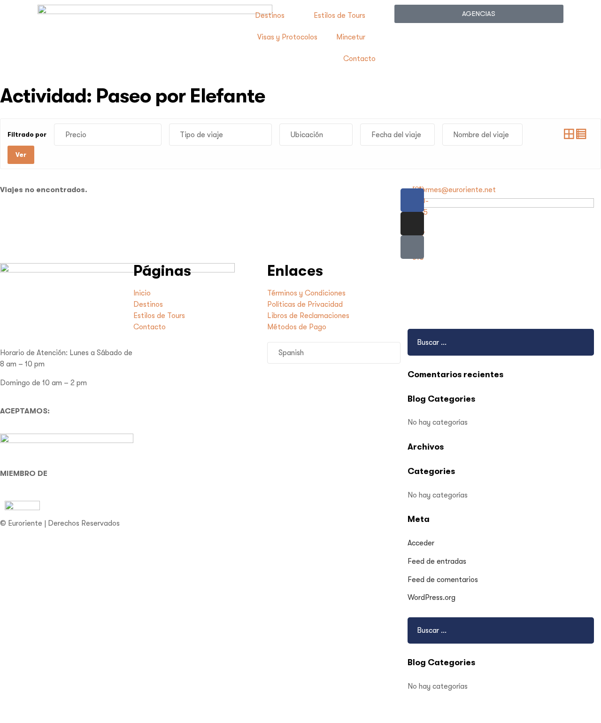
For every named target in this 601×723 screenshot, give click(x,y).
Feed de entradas (437, 561)
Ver (20, 154)
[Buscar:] (463, 630)
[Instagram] (412, 223)
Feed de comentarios (443, 579)
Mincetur (350, 37)
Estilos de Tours (339, 15)
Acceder (421, 543)
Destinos (270, 15)
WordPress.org (431, 597)
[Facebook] (412, 200)
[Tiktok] (412, 247)
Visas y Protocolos (287, 37)
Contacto (359, 58)
